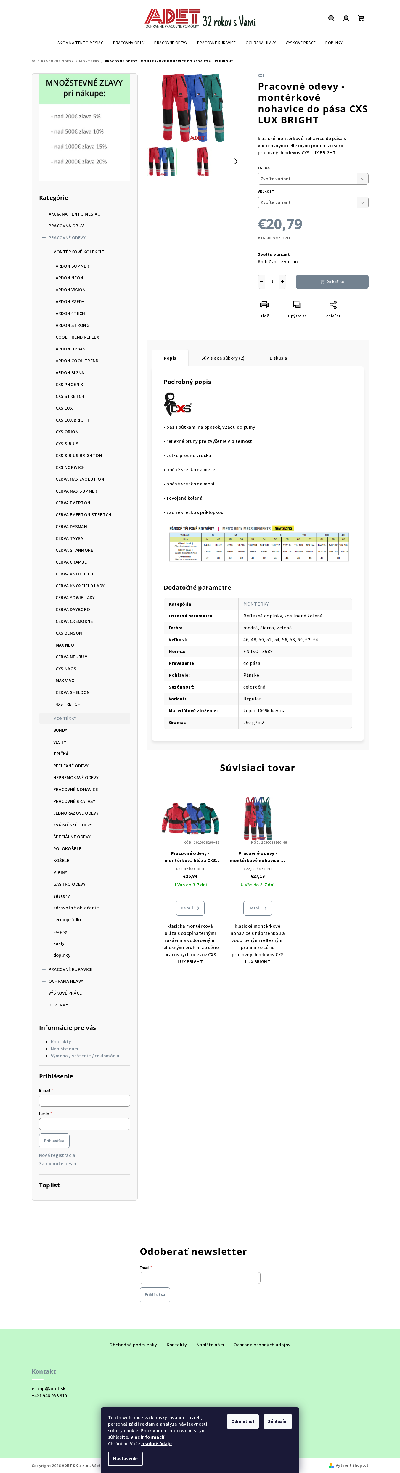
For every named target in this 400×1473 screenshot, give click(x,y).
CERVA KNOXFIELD (74, 574)
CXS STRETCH (70, 396)
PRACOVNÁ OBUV (66, 226)
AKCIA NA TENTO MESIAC (74, 214)
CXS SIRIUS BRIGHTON (79, 455)
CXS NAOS (66, 668)
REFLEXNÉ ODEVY (71, 766)
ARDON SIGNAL (71, 372)
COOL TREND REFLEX (77, 337)
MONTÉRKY (65, 718)
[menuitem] (80, 43)
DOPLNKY (58, 1005)
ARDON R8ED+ (70, 301)
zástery (61, 896)
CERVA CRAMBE (71, 562)
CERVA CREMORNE (74, 621)
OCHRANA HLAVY (66, 981)
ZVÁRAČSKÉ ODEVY (72, 825)
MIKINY (60, 872)
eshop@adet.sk (49, 1388)
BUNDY (60, 730)
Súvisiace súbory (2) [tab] (223, 358)
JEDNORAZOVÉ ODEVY (76, 813)
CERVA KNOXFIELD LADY (80, 586)
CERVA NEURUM (72, 657)
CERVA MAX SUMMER (76, 491)
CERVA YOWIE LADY (75, 597)
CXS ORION (67, 432)
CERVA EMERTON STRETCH (84, 515)
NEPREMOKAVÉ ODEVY (76, 777)
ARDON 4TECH (70, 313)
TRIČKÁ (61, 754)
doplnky (62, 955)
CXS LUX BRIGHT (73, 420)
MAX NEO (65, 645)
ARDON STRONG (73, 325)
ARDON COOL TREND (77, 361)
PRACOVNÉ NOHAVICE (75, 789)
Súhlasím (278, 1421)
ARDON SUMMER (72, 266)
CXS (261, 75)
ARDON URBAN (71, 349)
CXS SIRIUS (67, 443)
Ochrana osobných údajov (262, 1345)
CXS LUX (64, 408)
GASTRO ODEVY (69, 884)
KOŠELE (61, 860)
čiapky (60, 931)
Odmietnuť (242, 1421)
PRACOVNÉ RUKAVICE (71, 969)
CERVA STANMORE (75, 550)
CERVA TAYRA (69, 538)
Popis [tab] (170, 358)
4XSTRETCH (68, 704)
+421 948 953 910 (49, 1395)
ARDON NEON (69, 278)
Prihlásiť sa (54, 1141)
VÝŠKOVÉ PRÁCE (65, 993)
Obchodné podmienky (133, 1345)
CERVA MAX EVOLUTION (80, 479)
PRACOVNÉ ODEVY (67, 237)
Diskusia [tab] (278, 358)
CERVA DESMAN (71, 526)
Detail (187, 908)
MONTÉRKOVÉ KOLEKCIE (78, 252)
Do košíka (335, 282)
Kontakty (61, 1041)
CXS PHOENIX (69, 384)
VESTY (60, 742)
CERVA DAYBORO (73, 609)
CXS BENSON (69, 633)
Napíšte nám (64, 1049)
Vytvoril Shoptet (352, 1466)
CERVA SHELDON (73, 692)
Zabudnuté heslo (57, 1163)
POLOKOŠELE (67, 848)
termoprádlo (67, 919)
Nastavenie (125, 1459)
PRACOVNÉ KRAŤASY (74, 801)
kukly (59, 943)
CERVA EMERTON (73, 503)
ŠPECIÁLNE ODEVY (72, 837)
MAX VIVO (65, 680)
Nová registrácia (57, 1155)
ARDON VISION (71, 290)
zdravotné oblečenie (76, 908)
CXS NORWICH (70, 467)
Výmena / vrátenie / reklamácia (85, 1056)
